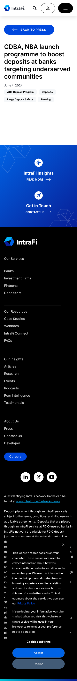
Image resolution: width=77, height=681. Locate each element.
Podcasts (11, 388)
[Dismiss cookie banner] (63, 545)
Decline (38, 664)
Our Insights (13, 359)
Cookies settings (38, 641)
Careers (15, 456)
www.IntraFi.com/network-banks (38, 501)
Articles (10, 366)
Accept (38, 652)
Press (8, 428)
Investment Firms (17, 278)
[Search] (35, 8)
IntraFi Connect (16, 333)
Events (9, 381)
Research (11, 374)
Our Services (14, 259)
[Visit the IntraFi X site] (39, 477)
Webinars (11, 326)
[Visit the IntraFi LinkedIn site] (25, 477)
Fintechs (11, 286)
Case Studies (14, 319)
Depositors (13, 293)
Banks (9, 271)
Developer (12, 443)
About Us (11, 421)
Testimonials (14, 403)
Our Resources (15, 311)
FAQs (8, 341)
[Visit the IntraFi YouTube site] (52, 477)
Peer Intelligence (17, 395)
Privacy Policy (25, 603)
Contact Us (13, 436)
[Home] (14, 8)
